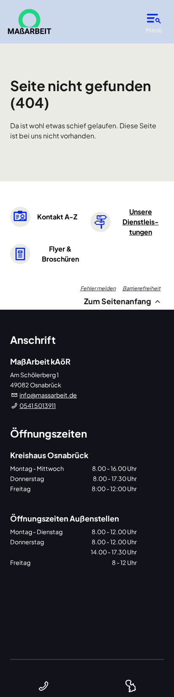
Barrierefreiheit (141, 288)
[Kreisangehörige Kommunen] (130, 686)
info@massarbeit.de (48, 395)
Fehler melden (98, 288)
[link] (29, 21)
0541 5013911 (37, 405)
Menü (154, 30)
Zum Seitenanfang (118, 301)
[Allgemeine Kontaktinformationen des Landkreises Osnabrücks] (43, 686)
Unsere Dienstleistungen (140, 221)
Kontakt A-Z (57, 216)
